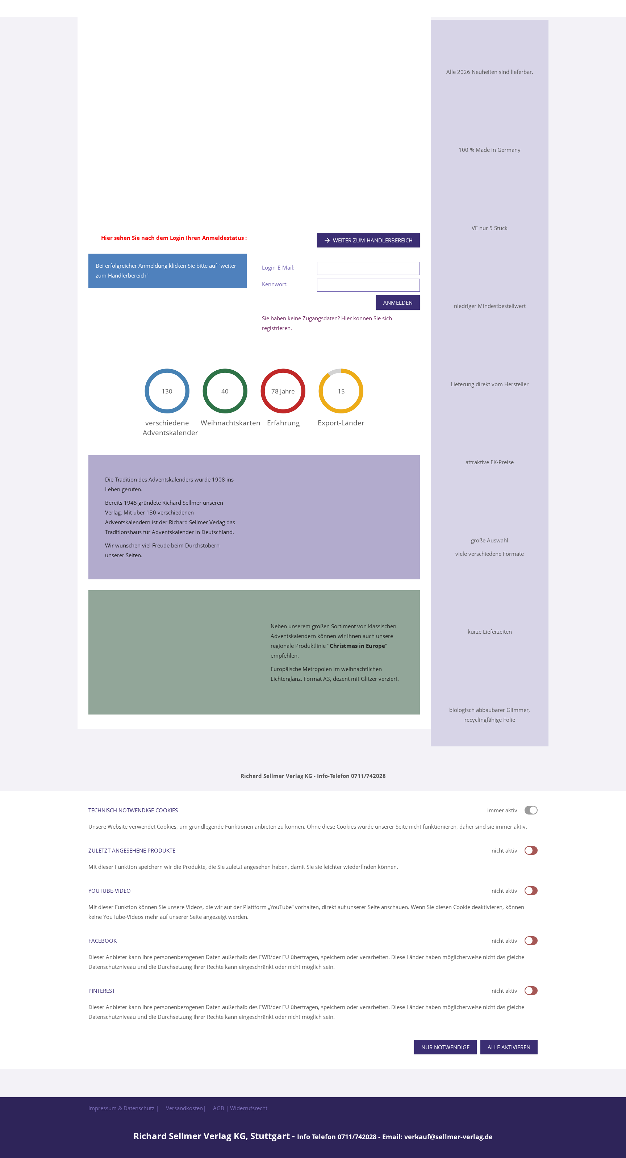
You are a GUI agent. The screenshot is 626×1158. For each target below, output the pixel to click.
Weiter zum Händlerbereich (373, 240)
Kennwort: (275, 284)
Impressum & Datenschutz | (123, 1108)
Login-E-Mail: (278, 267)
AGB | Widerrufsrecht (240, 1108)
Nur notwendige (445, 1047)
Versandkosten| (186, 1108)
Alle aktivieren (509, 1047)
